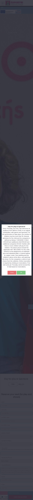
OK (21, 272)
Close (12, 272)
